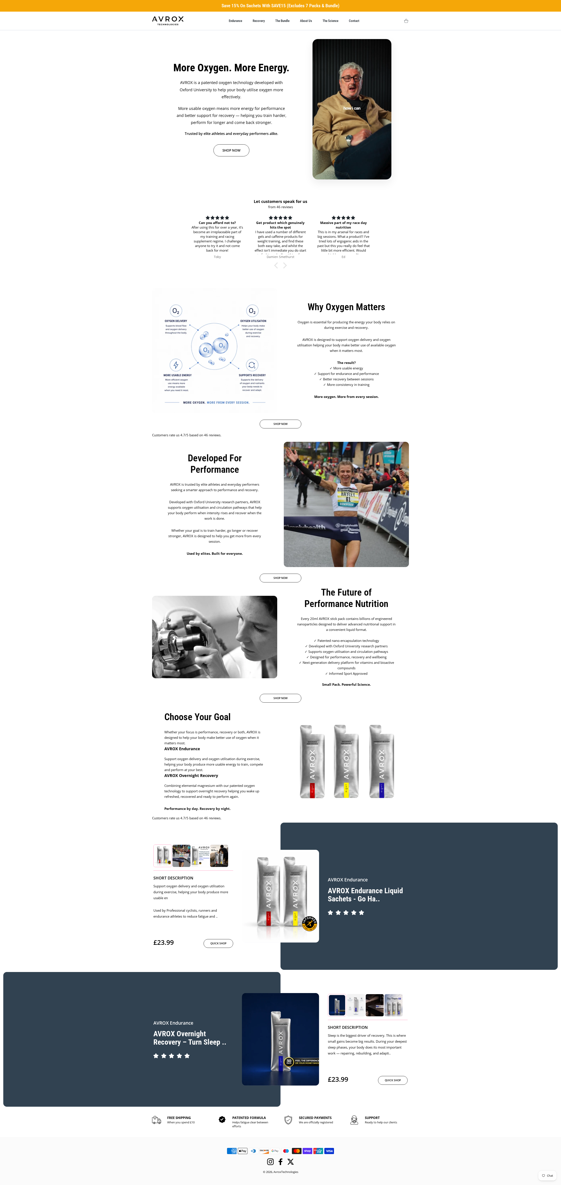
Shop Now (280, 424)
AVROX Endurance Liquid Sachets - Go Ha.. (365, 894)
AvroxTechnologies (285, 1172)
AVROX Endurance (182, 748)
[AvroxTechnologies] (168, 20)
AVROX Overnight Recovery (191, 775)
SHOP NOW (231, 150)
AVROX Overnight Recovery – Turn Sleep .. (189, 1037)
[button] (277, 265)
